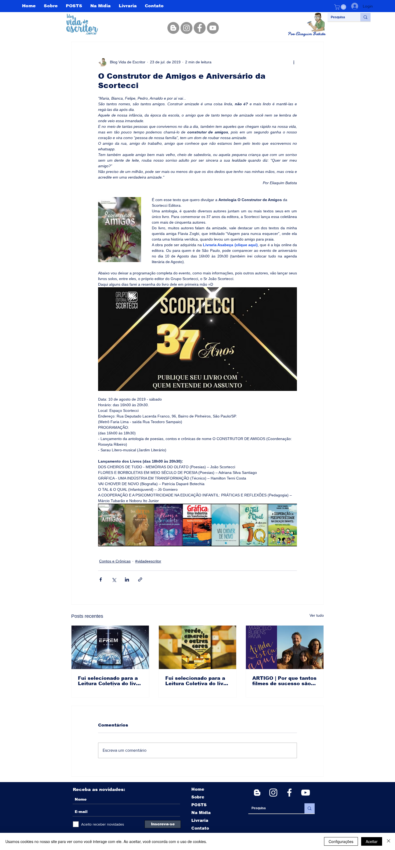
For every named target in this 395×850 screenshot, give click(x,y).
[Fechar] (388, 841)
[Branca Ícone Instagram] (273, 792)
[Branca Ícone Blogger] (257, 792)
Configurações (341, 841)
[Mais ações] (293, 62)
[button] (340, 7)
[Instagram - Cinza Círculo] (186, 28)
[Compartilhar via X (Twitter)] (113, 579)
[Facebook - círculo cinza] (200, 28)
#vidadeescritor (148, 561)
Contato (200, 828)
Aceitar (372, 841)
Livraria (199, 820)
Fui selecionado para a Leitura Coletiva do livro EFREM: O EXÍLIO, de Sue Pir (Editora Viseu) (109, 680)
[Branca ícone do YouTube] (305, 792)
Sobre (197, 797)
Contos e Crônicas (115, 561)
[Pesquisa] (365, 17)
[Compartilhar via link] (140, 579)
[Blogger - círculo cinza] (173, 28)
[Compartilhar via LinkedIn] (127, 579)
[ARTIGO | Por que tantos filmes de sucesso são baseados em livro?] (285, 647)
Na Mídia (201, 812)
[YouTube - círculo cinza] (213, 28)
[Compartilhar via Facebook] (100, 579)
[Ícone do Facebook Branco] (289, 792)
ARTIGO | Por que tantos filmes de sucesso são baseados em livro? (284, 680)
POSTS (199, 804)
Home (197, 789)
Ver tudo (317, 615)
